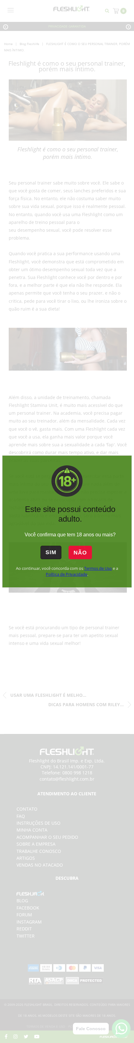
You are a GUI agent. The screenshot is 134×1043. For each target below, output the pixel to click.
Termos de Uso (98, 568)
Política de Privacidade (66, 574)
